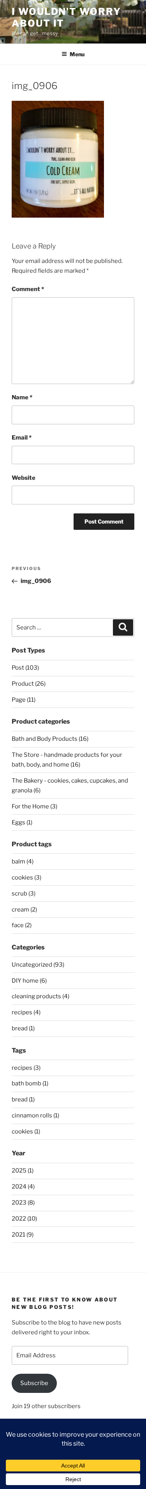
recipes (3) (26, 1067)
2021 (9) (22, 1234)
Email (22, 437)
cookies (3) (26, 877)
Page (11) (23, 699)
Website (23, 477)
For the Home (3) (34, 806)
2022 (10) (24, 1218)
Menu (77, 54)
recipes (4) (26, 1012)
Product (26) (29, 683)
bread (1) (23, 1028)
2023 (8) (23, 1202)
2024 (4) (23, 1186)
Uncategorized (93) (38, 964)
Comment (28, 289)
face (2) (22, 925)
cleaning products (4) (40, 996)
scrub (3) (23, 893)
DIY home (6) (29, 980)
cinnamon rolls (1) (35, 1115)
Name (22, 397)
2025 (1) (22, 1170)
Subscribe (34, 1383)
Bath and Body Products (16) (50, 738)
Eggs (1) (22, 822)
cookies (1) (26, 1131)
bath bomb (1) (30, 1083)
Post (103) (25, 667)
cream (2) (24, 909)
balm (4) (22, 861)
